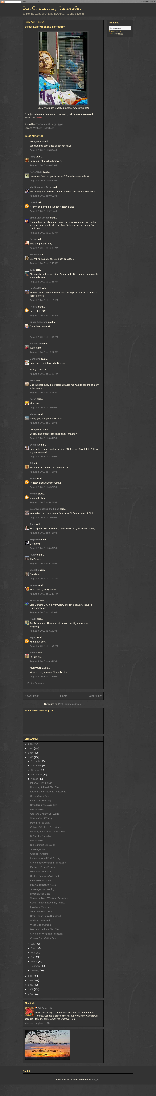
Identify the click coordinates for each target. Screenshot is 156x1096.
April (33, 957)
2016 (31, 744)
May (33, 952)
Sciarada (34, 600)
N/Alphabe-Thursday (40, 836)
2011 (31, 980)
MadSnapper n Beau (41, 187)
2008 (31, 994)
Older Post (95, 695)
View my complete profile (37, 1023)
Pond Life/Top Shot (40, 822)
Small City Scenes (39, 217)
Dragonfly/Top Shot (40, 894)
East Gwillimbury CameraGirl (52, 8)
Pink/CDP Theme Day (41, 783)
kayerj (33, 637)
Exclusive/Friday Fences (42, 867)
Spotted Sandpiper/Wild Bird (44, 876)
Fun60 (33, 478)
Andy (32, 156)
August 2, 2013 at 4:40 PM (43, 472)
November (36, 765)
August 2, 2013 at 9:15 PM (43, 563)
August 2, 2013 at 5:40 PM (43, 502)
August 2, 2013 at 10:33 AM (44, 232)
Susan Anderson (39, 322)
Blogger (95, 1079)
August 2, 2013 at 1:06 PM (43, 407)
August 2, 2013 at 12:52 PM (44, 392)
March (34, 961)
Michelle (34, 570)
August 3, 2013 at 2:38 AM (43, 612)
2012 (31, 976)
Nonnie (33, 493)
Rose (32, 380)
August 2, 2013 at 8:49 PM (43, 548)
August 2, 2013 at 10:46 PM (44, 594)
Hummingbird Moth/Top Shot (44, 787)
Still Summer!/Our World (42, 845)
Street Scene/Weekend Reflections (48, 862)
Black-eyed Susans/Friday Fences (47, 831)
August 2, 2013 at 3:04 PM (43, 438)
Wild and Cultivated (40, 920)
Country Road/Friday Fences (44, 938)
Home (63, 695)
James (33, 652)
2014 (31, 753)
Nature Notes (37, 809)
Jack (32, 524)
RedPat (33, 306)
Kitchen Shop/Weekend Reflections (48, 791)
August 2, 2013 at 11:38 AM (44, 315)
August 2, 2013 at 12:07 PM (44, 352)
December (36, 761)
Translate (118, 33)
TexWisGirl (36, 343)
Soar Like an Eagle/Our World (45, 916)
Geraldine (35, 359)
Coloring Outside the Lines (44, 509)
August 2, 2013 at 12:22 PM (44, 374)
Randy (33, 554)
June (34, 948)
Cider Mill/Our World (40, 880)
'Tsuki (33, 619)
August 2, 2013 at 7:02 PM (43, 517)
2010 (31, 985)
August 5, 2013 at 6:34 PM (43, 661)
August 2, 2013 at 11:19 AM (44, 300)
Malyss (33, 414)
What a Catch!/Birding (41, 818)
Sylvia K (34, 444)
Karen (33, 399)
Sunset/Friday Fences (41, 796)
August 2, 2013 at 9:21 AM (43, 211)
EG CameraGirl (46, 1008)
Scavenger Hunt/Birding (42, 889)
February (36, 966)
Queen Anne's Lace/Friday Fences (47, 902)
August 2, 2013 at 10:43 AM (44, 263)
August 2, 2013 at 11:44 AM (44, 337)
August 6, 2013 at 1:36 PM (43, 676)
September (37, 774)
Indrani (33, 585)
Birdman (34, 254)
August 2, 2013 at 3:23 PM (43, 456)
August (35, 779)
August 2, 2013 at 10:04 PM (44, 578)
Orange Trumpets (39, 854)
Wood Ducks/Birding (40, 925)
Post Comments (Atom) (70, 704)
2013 (31, 757)
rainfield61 (35, 288)
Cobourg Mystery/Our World (44, 814)
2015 (31, 748)
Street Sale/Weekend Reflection (46, 933)
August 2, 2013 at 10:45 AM (44, 281)
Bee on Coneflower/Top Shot (44, 929)
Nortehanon (36, 172)
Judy (32, 270)
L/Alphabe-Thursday (40, 907)
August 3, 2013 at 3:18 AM (43, 631)
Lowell (33, 202)
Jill (31, 463)
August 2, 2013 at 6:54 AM (43, 180)
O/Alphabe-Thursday (40, 800)
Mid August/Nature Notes (43, 885)
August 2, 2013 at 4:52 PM (43, 487)
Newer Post (32, 695)
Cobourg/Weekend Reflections (45, 827)
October (35, 770)
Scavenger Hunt (38, 849)
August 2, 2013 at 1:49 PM (43, 423)
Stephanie (35, 539)
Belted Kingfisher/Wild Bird (43, 805)
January (35, 970)
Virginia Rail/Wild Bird (41, 911)
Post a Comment (36, 683)
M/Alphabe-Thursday (40, 871)
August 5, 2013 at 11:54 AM (44, 646)
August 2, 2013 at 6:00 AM (43, 165)
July (33, 944)
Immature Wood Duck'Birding (45, 858)
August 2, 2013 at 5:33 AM (43, 150)
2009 (31, 989)
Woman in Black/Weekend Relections (49, 898)
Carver (33, 239)
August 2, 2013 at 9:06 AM (43, 196)
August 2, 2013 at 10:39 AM (44, 248)
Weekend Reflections (43, 128)
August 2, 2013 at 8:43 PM (43, 533)
